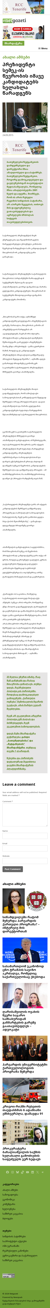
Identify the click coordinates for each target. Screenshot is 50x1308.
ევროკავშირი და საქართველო (19, 1255)
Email (4, 843)
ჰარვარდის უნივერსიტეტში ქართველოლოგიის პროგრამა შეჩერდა (24, 1068)
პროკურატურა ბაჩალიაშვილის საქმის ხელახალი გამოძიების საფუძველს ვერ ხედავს (21, 1153)
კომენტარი (8, 1204)
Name (5, 831)
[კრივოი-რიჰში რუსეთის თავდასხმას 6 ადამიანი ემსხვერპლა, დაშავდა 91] (25, 1090)
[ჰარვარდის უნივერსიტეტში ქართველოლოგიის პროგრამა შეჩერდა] (25, 1048)
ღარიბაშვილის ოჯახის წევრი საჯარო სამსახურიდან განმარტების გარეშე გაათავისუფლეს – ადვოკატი (20, 1020)
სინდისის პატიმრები (14, 1236)
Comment (7, 801)
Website (6, 856)
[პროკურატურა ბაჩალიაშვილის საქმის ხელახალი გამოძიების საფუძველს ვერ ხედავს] (25, 1132)
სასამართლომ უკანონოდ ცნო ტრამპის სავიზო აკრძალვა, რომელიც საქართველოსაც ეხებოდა (23, 971)
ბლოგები (7, 1218)
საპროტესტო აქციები (14, 1241)
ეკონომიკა (8, 1199)
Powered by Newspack (12, 1297)
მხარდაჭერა (13, 43)
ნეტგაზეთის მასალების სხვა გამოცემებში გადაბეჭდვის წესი (23, 1302)
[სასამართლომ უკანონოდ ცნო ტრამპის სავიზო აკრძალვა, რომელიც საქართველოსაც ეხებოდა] (25, 950)
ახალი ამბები (16, 57)
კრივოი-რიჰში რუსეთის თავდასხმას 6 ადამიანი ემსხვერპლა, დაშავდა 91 (22, 1110)
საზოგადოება (10, 1194)
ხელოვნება (8, 1209)
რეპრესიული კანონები (15, 1250)
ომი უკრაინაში (10, 1246)
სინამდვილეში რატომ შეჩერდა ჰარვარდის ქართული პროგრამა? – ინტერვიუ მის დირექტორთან (21, 924)
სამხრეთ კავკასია (12, 1213)
